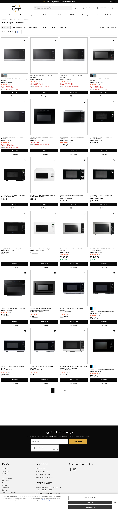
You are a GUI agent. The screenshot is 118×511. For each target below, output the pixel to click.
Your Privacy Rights (90, 497)
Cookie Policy (46, 500)
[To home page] (16, 8)
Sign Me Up (78, 441)
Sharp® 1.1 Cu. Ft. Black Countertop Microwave (102, 311)
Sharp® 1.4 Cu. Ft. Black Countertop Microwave (102, 369)
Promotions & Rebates (9, 492)
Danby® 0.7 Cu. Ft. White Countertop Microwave (42, 195)
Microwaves (26, 19)
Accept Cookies (90, 507)
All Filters (6, 27)
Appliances (34, 15)
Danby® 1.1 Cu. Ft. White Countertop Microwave (42, 249)
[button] (76, 8)
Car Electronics (59, 15)
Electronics (46, 15)
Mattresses (21, 15)
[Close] (115, 502)
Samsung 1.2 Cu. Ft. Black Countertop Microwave (13, 308)
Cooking (19, 19)
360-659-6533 (45, 475)
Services (5, 490)
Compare (15, 96)
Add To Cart (14, 92)
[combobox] (19, 27)
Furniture (9, 15)
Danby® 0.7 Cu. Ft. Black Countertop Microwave (13, 195)
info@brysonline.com (46, 477)
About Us (96, 15)
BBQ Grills (73, 15)
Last (64, 390)
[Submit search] (69, 8)
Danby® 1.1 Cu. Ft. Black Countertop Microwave (13, 249)
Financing (85, 15)
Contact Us (108, 15)
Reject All (90, 502)
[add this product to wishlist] (25, 40)
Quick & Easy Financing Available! (60, 2)
